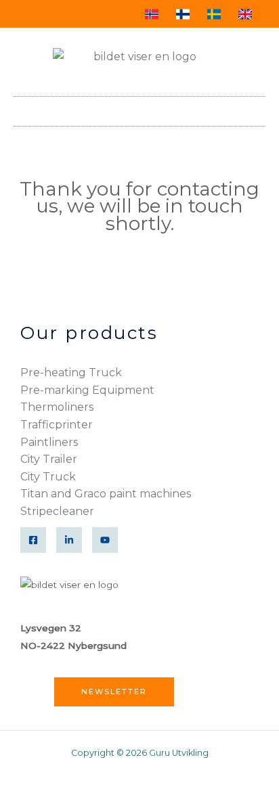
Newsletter (114, 691)
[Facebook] (33, 540)
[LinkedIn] (69, 540)
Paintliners (49, 442)
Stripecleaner (57, 511)
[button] (255, 108)
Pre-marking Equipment (87, 390)
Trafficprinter (56, 424)
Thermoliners (56, 407)
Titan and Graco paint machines (105, 493)
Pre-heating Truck (71, 372)
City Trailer (48, 459)
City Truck (48, 476)
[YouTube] (105, 540)
